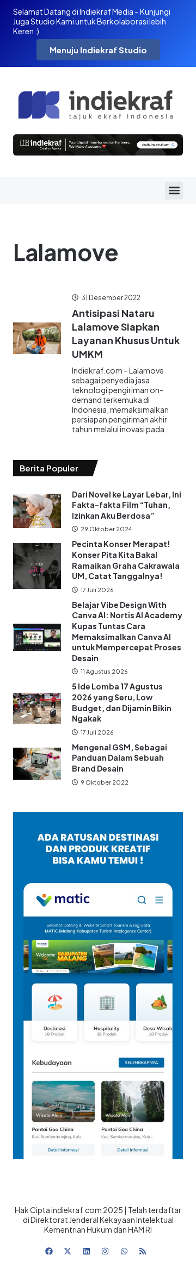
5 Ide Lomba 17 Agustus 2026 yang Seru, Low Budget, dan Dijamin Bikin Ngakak (121, 702)
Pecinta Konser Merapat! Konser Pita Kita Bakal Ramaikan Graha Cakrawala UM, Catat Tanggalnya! (126, 560)
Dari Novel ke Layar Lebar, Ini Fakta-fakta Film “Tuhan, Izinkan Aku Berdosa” (126, 504)
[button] (174, 191)
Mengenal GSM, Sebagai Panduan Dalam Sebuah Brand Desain (119, 757)
